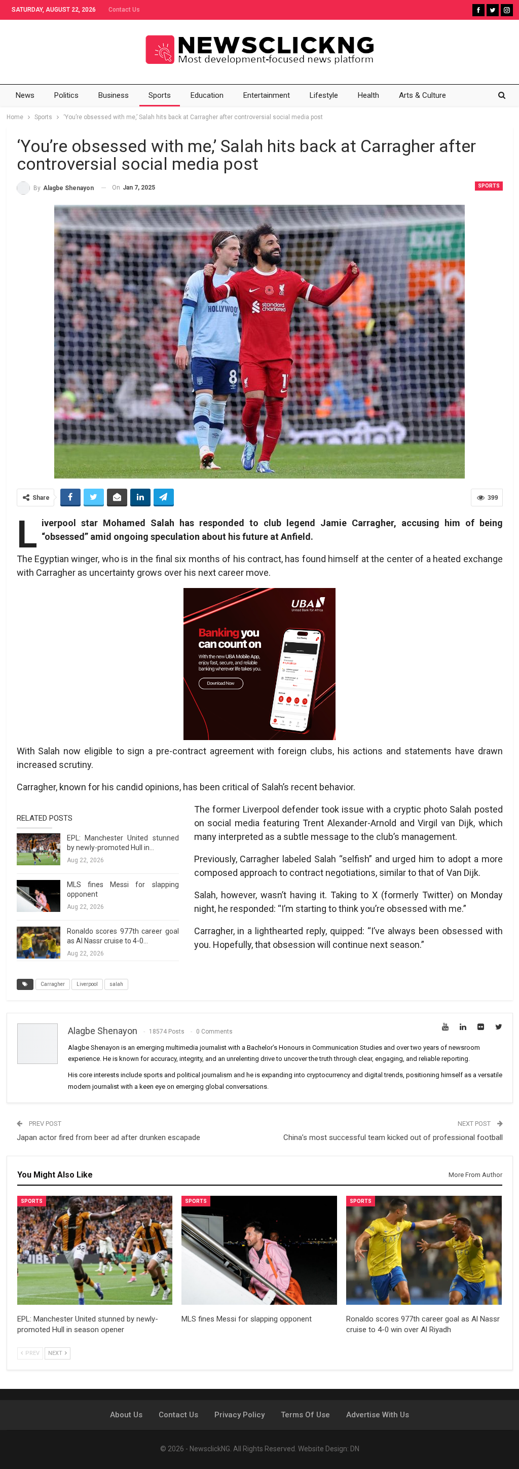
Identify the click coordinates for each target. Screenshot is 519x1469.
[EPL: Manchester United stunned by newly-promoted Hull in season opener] (38, 849)
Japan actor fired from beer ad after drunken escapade (108, 1137)
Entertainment (266, 95)
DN (354, 1449)
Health (368, 95)
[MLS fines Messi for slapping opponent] (38, 896)
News (25, 95)
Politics (66, 95)
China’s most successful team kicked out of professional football (393, 1137)
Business (113, 95)
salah (116, 984)
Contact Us (124, 9)
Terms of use (305, 1414)
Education (207, 95)
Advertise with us (377, 1414)
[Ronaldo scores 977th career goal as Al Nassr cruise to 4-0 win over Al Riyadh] (38, 943)
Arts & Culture (422, 95)
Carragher (53, 984)
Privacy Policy (239, 1414)
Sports (160, 95)
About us (126, 1414)
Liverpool (87, 984)
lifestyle (324, 95)
